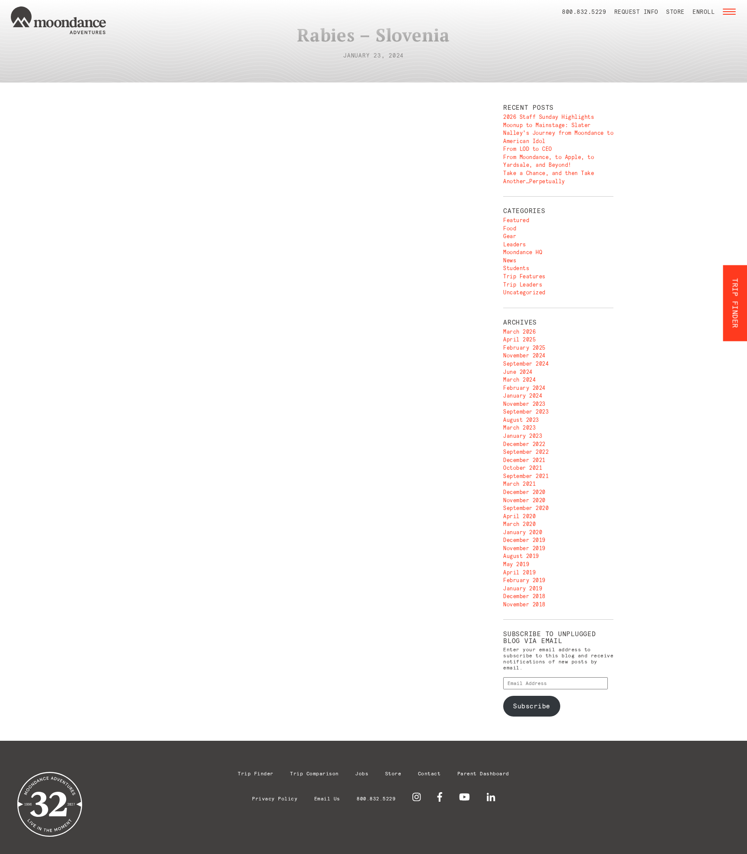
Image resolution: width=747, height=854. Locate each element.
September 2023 (526, 411)
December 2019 (524, 540)
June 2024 (518, 372)
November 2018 (524, 604)
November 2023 (524, 404)
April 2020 (519, 516)
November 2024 (524, 355)
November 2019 (524, 548)
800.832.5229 (584, 12)
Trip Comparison (314, 773)
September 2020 (526, 508)
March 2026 (519, 331)
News (509, 260)
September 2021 (526, 476)
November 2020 (524, 500)
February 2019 (524, 580)
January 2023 (522, 436)
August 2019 (521, 556)
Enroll (704, 12)
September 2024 (526, 363)
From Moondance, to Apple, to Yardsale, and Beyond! (548, 161)
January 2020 (522, 532)
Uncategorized (524, 292)
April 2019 (519, 572)
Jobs (361, 773)
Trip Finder (256, 773)
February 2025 (524, 347)
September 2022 (526, 452)
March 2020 (519, 524)
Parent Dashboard (483, 773)
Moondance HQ (522, 252)
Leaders (514, 244)
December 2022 (524, 444)
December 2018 (524, 596)
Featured (516, 220)
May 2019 (516, 564)
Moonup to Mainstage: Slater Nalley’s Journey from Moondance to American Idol (558, 133)
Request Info (636, 12)
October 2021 (522, 468)
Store (675, 12)
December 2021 (524, 460)
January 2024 (522, 395)
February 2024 (524, 388)
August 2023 (521, 420)
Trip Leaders (522, 284)
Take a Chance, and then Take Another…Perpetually (548, 177)
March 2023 (519, 427)
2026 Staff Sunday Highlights (548, 117)
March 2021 (519, 484)
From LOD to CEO (527, 149)
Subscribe (531, 706)
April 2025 (519, 339)
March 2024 (519, 379)
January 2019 (522, 588)
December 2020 (524, 492)
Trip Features (524, 276)
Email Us (327, 798)
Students (516, 268)
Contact (429, 773)
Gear (509, 236)
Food (509, 228)
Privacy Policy (274, 798)
